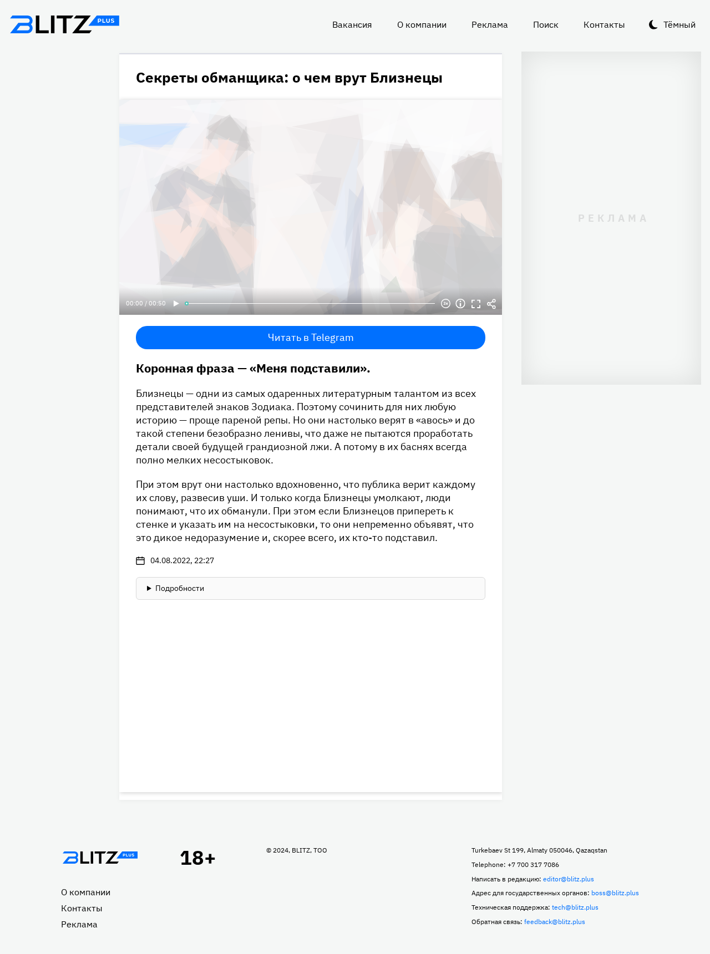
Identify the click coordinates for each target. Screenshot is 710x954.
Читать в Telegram (311, 337)
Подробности (179, 588)
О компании (422, 24)
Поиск (546, 24)
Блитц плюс (64, 24)
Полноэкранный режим (476, 304)
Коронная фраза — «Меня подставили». (253, 368)
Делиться (491, 304)
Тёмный (679, 24)
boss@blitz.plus (615, 893)
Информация (460, 304)
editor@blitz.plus (568, 879)
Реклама (489, 24)
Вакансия (352, 24)
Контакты (604, 24)
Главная (100, 857)
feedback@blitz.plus (554, 921)
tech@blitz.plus (575, 907)
